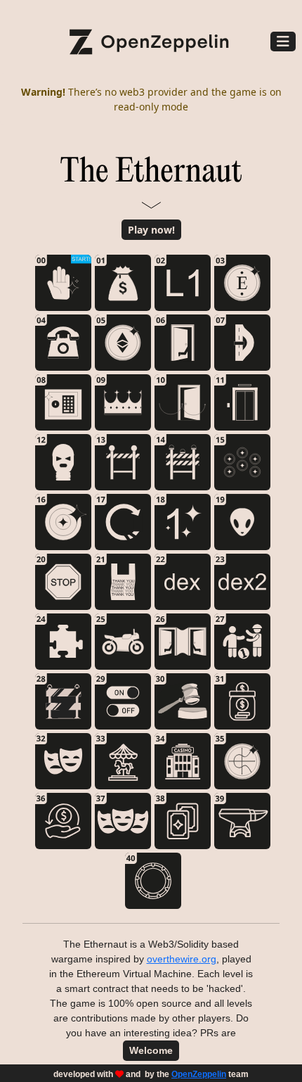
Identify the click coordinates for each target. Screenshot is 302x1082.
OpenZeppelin (198, 1074)
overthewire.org (181, 959)
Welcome (151, 1050)
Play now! (151, 229)
